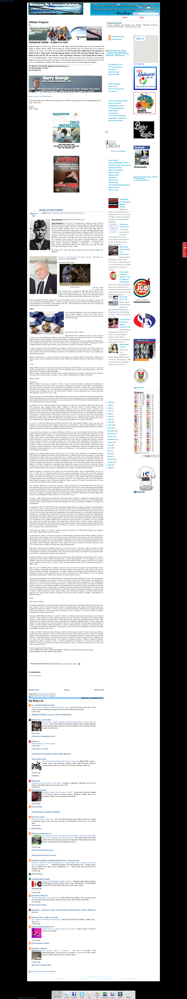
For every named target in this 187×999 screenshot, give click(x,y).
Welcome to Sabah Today (41, 965)
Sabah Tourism (113, 172)
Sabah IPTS (112, 177)
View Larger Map (139, 64)
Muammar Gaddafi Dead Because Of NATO (57, 792)
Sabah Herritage (114, 84)
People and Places (76, 213)
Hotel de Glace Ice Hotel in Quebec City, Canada (59, 929)
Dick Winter (64, 213)
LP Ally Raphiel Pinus (116, 108)
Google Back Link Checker (27, 998)
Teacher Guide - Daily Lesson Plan (45, 917)
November (111, 433)
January (110, 462)
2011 (110, 428)
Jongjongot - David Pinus (117, 118)
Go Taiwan (112, 91)
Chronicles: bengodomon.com (43, 736)
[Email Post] (78, 664)
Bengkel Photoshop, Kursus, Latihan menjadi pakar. (52, 715)
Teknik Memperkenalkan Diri (43, 927)
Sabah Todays (37, 874)
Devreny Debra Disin (115, 120)
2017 (110, 411)
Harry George (37, 807)
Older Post (99, 690)
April (109, 453)
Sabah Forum (113, 180)
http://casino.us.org (7, 1)
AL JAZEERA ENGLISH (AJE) (43, 705)
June (109, 448)
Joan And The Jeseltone (117, 115)
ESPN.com (36, 781)
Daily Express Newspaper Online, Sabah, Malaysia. (51, 754)
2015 (110, 416)
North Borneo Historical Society (44, 855)
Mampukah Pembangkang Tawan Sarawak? (57, 881)
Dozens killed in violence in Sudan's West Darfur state (50, 707)
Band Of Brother (53, 213)
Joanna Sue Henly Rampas (118, 101)
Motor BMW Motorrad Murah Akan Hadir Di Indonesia (60, 761)
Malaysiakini (36, 828)
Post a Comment (35, 676)
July (109, 445)
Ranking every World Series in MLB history (47, 783)
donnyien (35, 776)
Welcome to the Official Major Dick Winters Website (74, 257)
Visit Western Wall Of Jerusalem (56, 950)
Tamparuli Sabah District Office (119, 165)
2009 (110, 468)
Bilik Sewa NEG (114, 74)
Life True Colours (38, 817)
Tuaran (69, 18)
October (110, 436)
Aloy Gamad (112, 113)
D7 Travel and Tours (115, 67)
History (60, 18)
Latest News (87, 18)
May (109, 451)
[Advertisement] (61, 681)
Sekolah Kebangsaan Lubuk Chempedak (46, 897)
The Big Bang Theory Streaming (104, 978)
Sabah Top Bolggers (115, 170)
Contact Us (41, 18)
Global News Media (39, 790)
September (111, 439)
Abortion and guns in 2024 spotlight (43, 743)
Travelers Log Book (39, 948)
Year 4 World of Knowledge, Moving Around (46, 919)
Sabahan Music (113, 175)
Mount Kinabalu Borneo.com (43, 850)
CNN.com (35, 742)
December (111, 431)
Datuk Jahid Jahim (39, 759)
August (110, 442)
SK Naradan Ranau (115, 167)
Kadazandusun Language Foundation (46, 812)
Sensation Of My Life (40, 896)
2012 (110, 425)
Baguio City (112, 86)
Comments (135, 18)
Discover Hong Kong (115, 89)
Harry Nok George (117, 36)
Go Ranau (112, 69)
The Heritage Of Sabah (40, 943)
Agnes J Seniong (114, 103)
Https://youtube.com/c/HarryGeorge (40, 96)
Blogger (122, 151)
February (110, 459)
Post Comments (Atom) (47, 694)
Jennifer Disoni (116, 39)
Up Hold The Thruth (128, 978)
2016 (110, 414)
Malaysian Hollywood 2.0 (41, 834)
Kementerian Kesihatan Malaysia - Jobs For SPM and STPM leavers (125, 277)
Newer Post (34, 690)
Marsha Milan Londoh (116, 106)
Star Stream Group (39, 905)
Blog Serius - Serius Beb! (41, 720)
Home (31, 18)
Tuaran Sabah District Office (118, 163)
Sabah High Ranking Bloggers (119, 185)
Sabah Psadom (113, 187)
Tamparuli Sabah (92, 977)
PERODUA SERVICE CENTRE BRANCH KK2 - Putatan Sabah (55, 861)
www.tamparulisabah (104, 977)
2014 (110, 419)
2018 (110, 408)
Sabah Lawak (113, 190)
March (109, 456)
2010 (110, 465)
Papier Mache (113, 110)
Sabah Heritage (113, 72)
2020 (110, 405)
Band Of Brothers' (51, 210)
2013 (110, 422)
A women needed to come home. (43, 819)
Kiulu (77, 18)
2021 (110, 402)
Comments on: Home (40, 749)
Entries (119, 18)
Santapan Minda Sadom (41, 879)
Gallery (51, 18)
